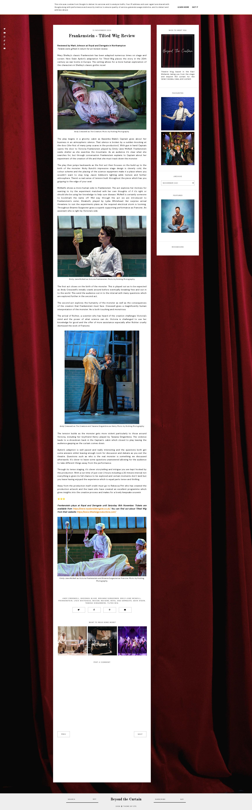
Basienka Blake (89, 598)
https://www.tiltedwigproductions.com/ (96, 512)
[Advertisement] (101, 757)
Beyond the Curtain (126, 799)
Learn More (183, 7)
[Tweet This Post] (78, 610)
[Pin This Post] (109, 610)
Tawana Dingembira (95, 603)
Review (96, 601)
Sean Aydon (139, 601)
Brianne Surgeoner (108, 598)
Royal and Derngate (121, 601)
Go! (94, 799)
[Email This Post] (125, 610)
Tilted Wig (112, 603)
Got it (195, 7)
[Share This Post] (94, 610)
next (140, 734)
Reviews (105, 601)
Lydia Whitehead (82, 601)
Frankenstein (65, 601)
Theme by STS (129, 806)
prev (63, 734)
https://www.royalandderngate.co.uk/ (91, 508)
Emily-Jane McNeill (130, 598)
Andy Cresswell (71, 598)
